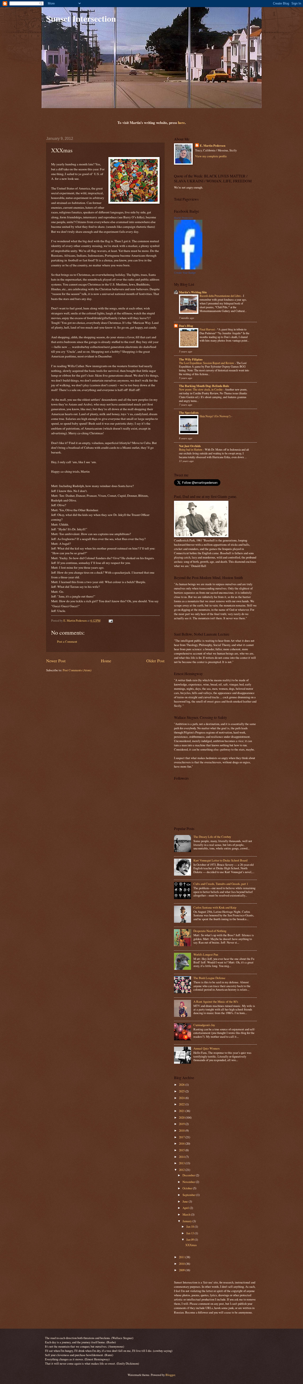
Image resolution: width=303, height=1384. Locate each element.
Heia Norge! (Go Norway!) (215, 416)
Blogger (170, 1375)
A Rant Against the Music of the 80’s (215, 1001)
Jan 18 (190, 1226)
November (189, 1182)
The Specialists (189, 412)
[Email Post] (110, 620)
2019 (182, 1124)
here (181, 122)
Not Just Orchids (190, 446)
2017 (182, 1137)
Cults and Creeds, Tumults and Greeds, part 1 (220, 884)
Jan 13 (190, 1233)
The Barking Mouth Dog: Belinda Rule (204, 386)
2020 (182, 1117)
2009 (182, 1270)
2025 (182, 1091)
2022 (182, 1104)
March (187, 1214)
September (189, 1195)
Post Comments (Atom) (77, 670)
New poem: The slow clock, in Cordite (201, 389)
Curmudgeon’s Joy (204, 1025)
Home (106, 660)
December (189, 1175)
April (186, 1208)
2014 (182, 1157)
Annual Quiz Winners (206, 1048)
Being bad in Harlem (191, 449)
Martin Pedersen (183, 217)
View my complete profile (211, 156)
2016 (182, 1143)
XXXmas (191, 1245)
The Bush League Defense (209, 978)
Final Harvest (207, 329)
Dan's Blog (186, 326)
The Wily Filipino (190, 359)
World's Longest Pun (205, 954)
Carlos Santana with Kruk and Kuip (214, 907)
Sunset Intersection (81, 18)
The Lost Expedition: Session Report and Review (207, 363)
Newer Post (56, 660)
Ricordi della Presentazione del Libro (220, 296)
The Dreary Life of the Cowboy (212, 837)
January (187, 1221)
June (186, 1201)
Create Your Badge (185, 272)
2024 (182, 1098)
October (188, 1188)
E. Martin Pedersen (212, 145)
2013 (182, 1163)
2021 (182, 1111)
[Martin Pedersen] (188, 268)
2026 (182, 1084)
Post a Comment (67, 641)
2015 (182, 1150)
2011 (182, 1257)
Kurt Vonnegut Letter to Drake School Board (220, 860)
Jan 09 (190, 1239)
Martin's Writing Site (193, 292)
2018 (182, 1130)
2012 (182, 1170)
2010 (182, 1263)
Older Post (155, 660)
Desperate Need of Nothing (209, 931)
